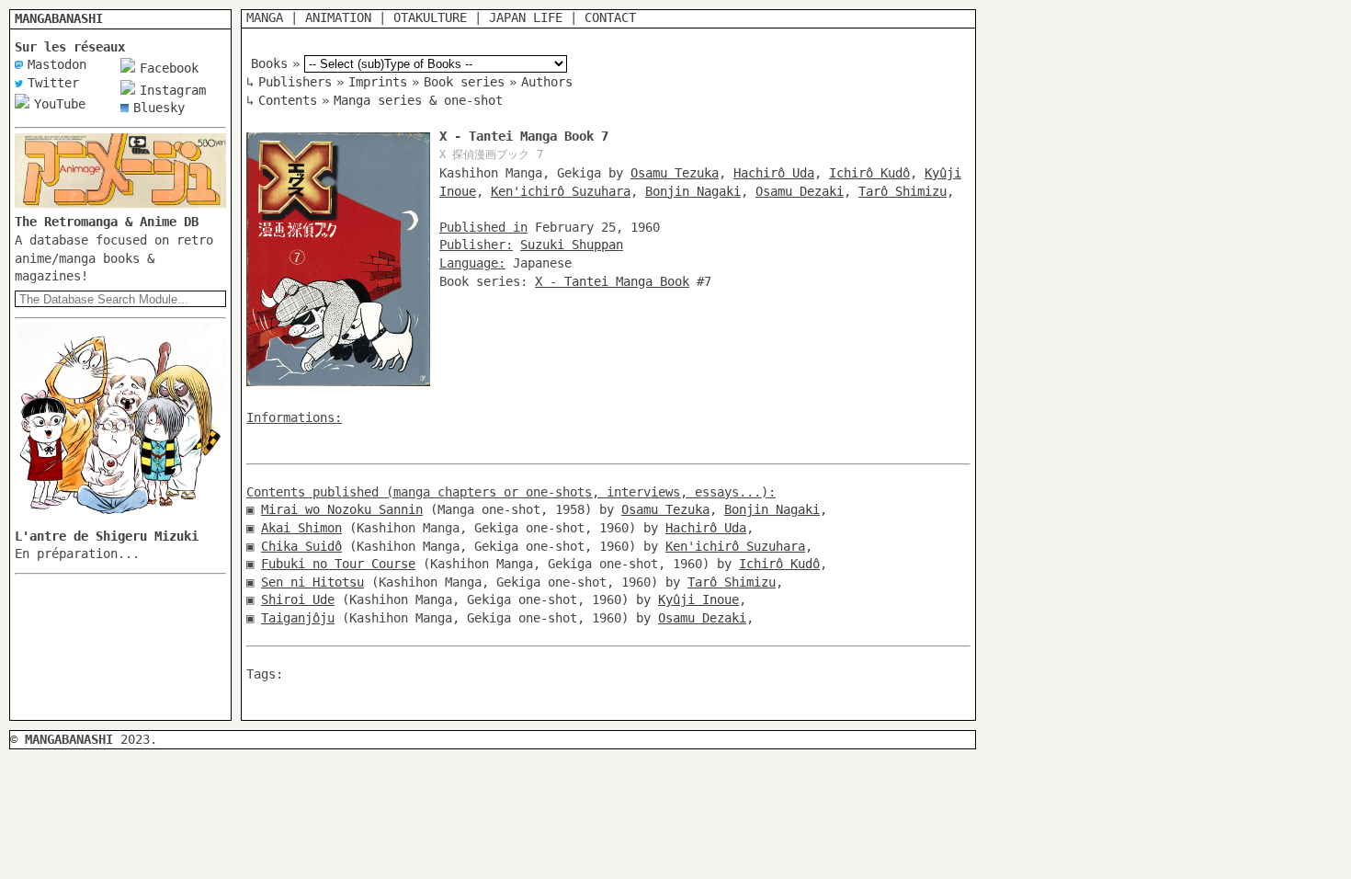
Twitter (53, 82)
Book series (464, 81)
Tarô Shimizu (902, 191)
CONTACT (610, 17)
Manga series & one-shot (418, 100)
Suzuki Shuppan (571, 244)
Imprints (377, 81)
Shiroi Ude (298, 599)
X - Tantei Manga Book (612, 281)
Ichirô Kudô (869, 173)
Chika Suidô (301, 546)
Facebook (169, 68)
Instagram (173, 90)
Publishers (295, 81)
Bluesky (159, 107)
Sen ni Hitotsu (312, 582)
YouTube (59, 104)
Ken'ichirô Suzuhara (560, 191)
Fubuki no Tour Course (338, 563)
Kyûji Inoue (698, 599)
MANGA (264, 17)
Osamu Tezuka (674, 173)
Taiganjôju (298, 618)
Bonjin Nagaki (693, 191)
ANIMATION (338, 17)
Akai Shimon (301, 527)
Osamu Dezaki (799, 191)
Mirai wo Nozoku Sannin (342, 509)
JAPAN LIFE (525, 17)
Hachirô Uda (773, 173)
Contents (287, 100)
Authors (547, 81)
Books (269, 63)
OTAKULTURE (430, 17)
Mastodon (57, 64)
